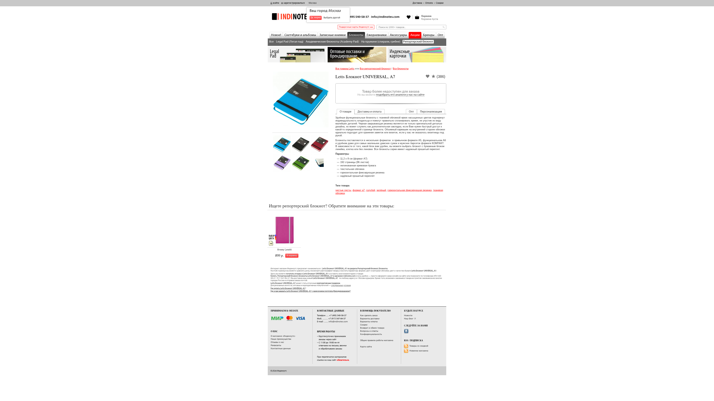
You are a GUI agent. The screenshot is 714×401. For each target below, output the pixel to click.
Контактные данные (281, 348)
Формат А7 (359, 190)
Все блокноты (401, 68)
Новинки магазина (418, 351)
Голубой (370, 190)
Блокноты (356, 35)
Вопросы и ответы (369, 331)
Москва (312, 3)
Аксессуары (398, 35)
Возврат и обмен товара (372, 328)
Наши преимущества (281, 339)
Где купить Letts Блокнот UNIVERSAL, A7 (288, 288)
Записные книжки (332, 35)
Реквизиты (276, 345)
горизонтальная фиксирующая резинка (409, 190)
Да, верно (316, 17)
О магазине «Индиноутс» (283, 336)
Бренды (428, 35)
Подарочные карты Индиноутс (354, 27)
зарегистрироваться (294, 3)
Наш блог (408, 318)
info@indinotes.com (385, 17)
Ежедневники (377, 35)
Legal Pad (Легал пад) (289, 41)
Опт (440, 35)
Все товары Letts (344, 68)
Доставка (417, 3)
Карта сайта (366, 346)
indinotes (297, 16)
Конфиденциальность (371, 334)
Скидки (439, 3)
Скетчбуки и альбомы (300, 35)
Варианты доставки (369, 318)
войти (276, 3)
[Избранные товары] (408, 17)
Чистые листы (343, 190)
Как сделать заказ (368, 315)
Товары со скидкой (418, 346)
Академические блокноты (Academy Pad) (332, 41)
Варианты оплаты (369, 321)
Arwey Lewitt (284, 249)
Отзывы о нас (277, 342)
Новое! (276, 35)
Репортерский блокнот (418, 41)
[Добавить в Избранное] (428, 77)
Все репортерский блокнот (375, 68)
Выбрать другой (332, 17)
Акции (415, 35)
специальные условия (341, 285)
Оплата (429, 3)
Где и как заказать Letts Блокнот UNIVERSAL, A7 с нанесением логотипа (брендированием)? (310, 291)
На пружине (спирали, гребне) (380, 41)
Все (271, 41)
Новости (408, 315)
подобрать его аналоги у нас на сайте (400, 94)
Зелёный (381, 190)
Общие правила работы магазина (376, 340)
